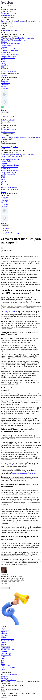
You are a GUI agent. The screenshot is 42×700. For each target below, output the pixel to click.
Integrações (30, 38)
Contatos (3, 671)
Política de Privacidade (8, 667)
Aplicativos (4, 65)
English (3, 116)
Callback (15, 31)
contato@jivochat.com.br (8, 680)
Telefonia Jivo (6, 38)
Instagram (31, 21)
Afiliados (3, 61)
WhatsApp (22, 21)
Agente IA (5, 13)
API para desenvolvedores (9, 674)
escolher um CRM (9, 311)
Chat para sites (6, 21)
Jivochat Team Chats (19, 38)
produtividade (9, 465)
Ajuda (3, 63)
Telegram (38, 21)
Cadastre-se (5, 112)
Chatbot (15, 21)
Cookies (3, 669)
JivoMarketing (6, 31)
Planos (3, 59)
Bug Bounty (4, 678)
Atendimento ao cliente (8, 16)
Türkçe (7, 116)
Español (12, 116)
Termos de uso (5, 665)
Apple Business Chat (7, 649)
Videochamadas (16, 40)
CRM (24, 40)
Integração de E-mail (7, 640)
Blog (2, 67)
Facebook (4, 633)
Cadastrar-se (5, 588)
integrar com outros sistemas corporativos (23, 473)
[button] (21, 6)
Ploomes (7, 564)
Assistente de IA (15, 13)
